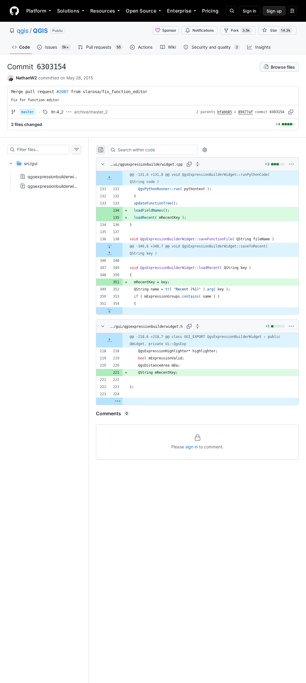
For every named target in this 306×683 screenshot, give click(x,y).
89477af (245, 112)
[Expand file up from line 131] (109, 178)
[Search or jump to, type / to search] (231, 11)
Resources (102, 11)
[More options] (291, 164)
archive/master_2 (91, 111)
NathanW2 (26, 77)
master (27, 112)
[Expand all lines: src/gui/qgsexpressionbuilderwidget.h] (197, 326)
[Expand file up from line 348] (109, 253)
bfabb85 (224, 112)
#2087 (62, 91)
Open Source (141, 11)
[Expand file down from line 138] (109, 246)
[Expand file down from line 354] (109, 310)
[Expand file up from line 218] (109, 340)
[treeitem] (44, 173)
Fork (240, 30)
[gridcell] (197, 178)
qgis (22, 30)
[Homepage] (14, 11)
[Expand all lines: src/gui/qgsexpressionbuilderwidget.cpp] (197, 164)
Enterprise (179, 11)
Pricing (210, 11)
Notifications (203, 30)
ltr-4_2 (57, 111)
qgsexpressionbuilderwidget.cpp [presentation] (59, 176)
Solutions (68, 11)
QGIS (40, 30)
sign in (191, 446)
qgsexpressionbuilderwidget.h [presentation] (57, 185)
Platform (36, 11)
